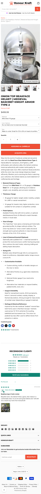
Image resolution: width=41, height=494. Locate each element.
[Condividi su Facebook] (2, 325)
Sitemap (34, 486)
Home (3, 18)
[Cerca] (37, 9)
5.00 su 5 (26, 355)
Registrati (31, 457)
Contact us (13, 484)
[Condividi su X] (6, 325)
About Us (4, 484)
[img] (5, 387)
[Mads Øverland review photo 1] (5, 407)
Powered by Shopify (20, 490)
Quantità (3, 135)
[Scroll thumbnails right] (38, 88)
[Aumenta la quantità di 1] (17, 139)
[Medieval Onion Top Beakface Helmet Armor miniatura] (3, 88)
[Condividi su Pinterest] (13, 325)
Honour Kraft (5, 108)
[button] (5, 330)
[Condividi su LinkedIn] (9, 325)
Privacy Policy (33, 484)
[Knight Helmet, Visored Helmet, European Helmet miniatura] (34, 88)
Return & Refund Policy (11, 486)
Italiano (20, 466)
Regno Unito (19, 471)
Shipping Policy (22, 484)
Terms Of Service (25, 486)
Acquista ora (20, 153)
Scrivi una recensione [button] (20, 375)
